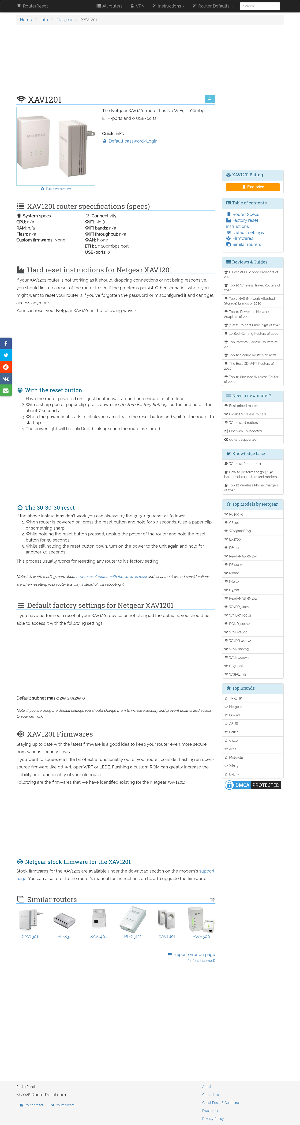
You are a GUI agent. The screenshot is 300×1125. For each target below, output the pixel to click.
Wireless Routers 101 (244, 464)
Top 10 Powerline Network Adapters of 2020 (246, 314)
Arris (232, 749)
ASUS (233, 724)
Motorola (235, 757)
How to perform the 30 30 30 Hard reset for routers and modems (251, 474)
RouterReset (35, 6)
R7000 (233, 573)
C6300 (233, 523)
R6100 (233, 548)
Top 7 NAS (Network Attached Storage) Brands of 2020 (249, 301)
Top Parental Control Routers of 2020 (251, 344)
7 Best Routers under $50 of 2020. (254, 325)
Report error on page (193, 957)
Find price (255, 187)
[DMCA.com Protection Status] (253, 784)
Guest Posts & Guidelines (221, 1103)
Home (26, 19)
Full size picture (58, 189)
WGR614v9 (237, 674)
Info (44, 19)
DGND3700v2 (239, 624)
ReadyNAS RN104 (242, 556)
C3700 (233, 590)
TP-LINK (235, 698)
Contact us (210, 1095)
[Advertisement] (115, 62)
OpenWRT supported (245, 431)
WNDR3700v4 (239, 607)
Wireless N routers (243, 423)
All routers (112, 6)
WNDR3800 (238, 632)
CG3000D (236, 666)
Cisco (233, 740)
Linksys (234, 715)
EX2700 (234, 539)
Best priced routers (243, 406)
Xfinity (233, 766)
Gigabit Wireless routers (247, 414)
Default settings (247, 232)
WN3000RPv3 (239, 531)
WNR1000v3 (238, 657)
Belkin (233, 732)
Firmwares (242, 238)
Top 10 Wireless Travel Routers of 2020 (252, 287)
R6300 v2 (235, 565)
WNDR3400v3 (239, 615)
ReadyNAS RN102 (242, 598)
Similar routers (246, 244)
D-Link (233, 774)
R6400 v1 (235, 514)
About (206, 1087)
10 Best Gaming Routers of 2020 (253, 333)
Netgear (64, 19)
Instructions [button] (169, 6)
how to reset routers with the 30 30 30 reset (111, 577)
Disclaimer (210, 1111)
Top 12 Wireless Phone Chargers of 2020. (251, 487)
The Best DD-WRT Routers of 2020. (249, 365)
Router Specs (245, 214)
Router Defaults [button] (214, 6)
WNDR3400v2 (239, 641)
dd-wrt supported (242, 439)
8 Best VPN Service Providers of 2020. (251, 274)
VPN (140, 6)
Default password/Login (133, 141)
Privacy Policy (213, 1119)
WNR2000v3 (238, 649)
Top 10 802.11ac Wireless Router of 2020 (251, 379)
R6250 (233, 581)
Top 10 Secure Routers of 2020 (252, 355)
